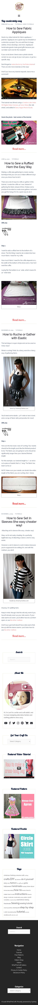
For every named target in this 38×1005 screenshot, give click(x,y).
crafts (7, 879)
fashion (13, 883)
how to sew (11, 894)
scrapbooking (13, 899)
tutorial (21, 911)
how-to (18, 889)
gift (20, 883)
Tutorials (18, 24)
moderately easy (18, 897)
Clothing (12, 875)
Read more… (19, 149)
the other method (16, 620)
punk (29, 897)
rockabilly (6, 900)
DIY (12, 879)
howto (24, 890)
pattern (26, 897)
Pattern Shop (19, 960)
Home (19, 950)
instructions (21, 894)
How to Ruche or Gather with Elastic (19, 336)
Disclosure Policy (19, 973)
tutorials (27, 912)
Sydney (34, 1002)
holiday (24, 886)
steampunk (16, 907)
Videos (19, 962)
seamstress (20, 900)
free (18, 883)
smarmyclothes (8, 907)
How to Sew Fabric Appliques (19, 30)
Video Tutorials (28, 24)
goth (22, 883)
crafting (26, 875)
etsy (8, 883)
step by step (27, 907)
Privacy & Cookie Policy (19, 970)
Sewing (15, 903)
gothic (26, 883)
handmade (17, 886)
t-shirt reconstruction (10, 912)
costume (18, 875)
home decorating (8, 890)
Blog (19, 957)
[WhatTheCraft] (19, 7)
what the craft (14, 915)
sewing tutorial (26, 903)
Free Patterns (19, 955)
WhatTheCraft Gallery (19, 965)
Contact (19, 967)
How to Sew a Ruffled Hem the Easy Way (19, 164)
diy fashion (18, 879)
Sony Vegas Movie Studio (24, 107)
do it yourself (27, 879)
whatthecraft (7, 915)
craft (22, 875)
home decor (30, 886)
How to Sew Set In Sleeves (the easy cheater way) (19, 521)
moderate (10, 897)
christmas (7, 875)
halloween (7, 886)
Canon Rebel (24, 105)
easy (5, 883)
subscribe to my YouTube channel (22, 64)
